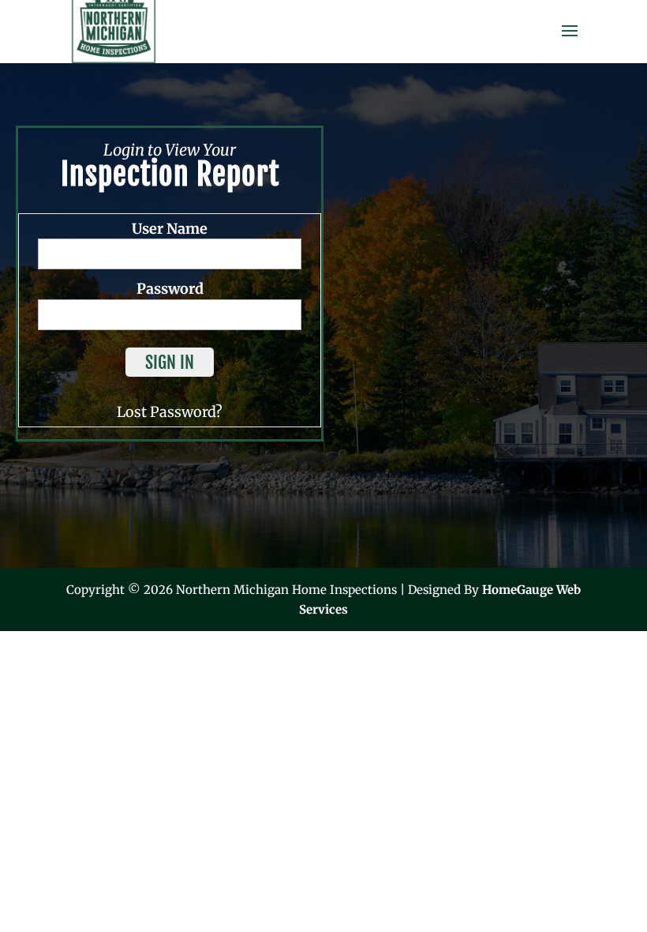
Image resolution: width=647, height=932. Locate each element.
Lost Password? (170, 412)
